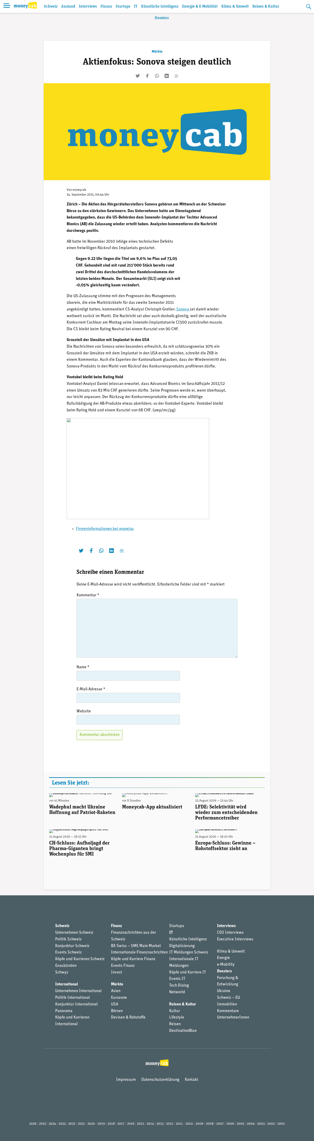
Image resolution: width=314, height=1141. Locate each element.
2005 (240, 1124)
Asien (115, 991)
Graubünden (66, 966)
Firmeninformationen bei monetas (105, 529)
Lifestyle (176, 1018)
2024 (52, 1124)
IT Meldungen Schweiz (188, 952)
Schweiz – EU (228, 998)
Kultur (174, 1011)
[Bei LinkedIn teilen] (166, 75)
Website (84, 711)
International (66, 984)
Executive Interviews (235, 939)
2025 (42, 1124)
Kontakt (191, 1080)
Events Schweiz (68, 952)
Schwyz (61, 972)
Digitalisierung (182, 946)
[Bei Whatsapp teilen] (157, 75)
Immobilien (227, 1004)
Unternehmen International (78, 991)
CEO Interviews (230, 933)
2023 (62, 1124)
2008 (210, 1124)
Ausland (68, 7)
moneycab (79, 190)
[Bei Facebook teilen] (147, 75)
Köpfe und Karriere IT (187, 972)
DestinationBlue (183, 1031)
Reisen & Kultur (265, 7)
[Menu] (7, 6)
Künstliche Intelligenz (159, 7)
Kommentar (88, 595)
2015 (140, 1124)
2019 (101, 1124)
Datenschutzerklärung (160, 1080)
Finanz (106, 7)
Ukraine (223, 991)
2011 (179, 1124)
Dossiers (162, 18)
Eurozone (119, 998)
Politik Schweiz (68, 939)
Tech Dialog (179, 986)
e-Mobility (226, 965)
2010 (189, 1124)
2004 (250, 1124)
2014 (150, 1124)
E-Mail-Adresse (91, 689)
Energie (223, 958)
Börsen (117, 1011)
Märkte (157, 52)
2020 (91, 1124)
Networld (177, 992)
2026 (32, 1124)
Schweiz (50, 7)
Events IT (177, 979)
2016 (130, 1124)
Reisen (175, 1024)
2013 (160, 1124)
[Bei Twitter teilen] (137, 75)
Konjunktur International (76, 1004)
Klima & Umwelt (235, 7)
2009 (199, 1124)
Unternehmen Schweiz (74, 933)
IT (135, 7)
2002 (271, 1124)
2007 (220, 1124)
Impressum (126, 1080)
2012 (169, 1124)
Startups (123, 7)
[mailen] (176, 75)
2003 (261, 1124)
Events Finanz (123, 966)
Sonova (183, 309)
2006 (230, 1124)
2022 (71, 1124)
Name (83, 667)
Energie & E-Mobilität (200, 7)
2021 (81, 1124)
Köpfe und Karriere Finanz (133, 959)
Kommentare (228, 1011)
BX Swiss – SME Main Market (136, 946)
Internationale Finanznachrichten (139, 952)
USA (114, 1004)
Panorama (63, 1011)
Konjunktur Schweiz (72, 946)
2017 (120, 1124)
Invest (116, 972)
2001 (281, 1124)
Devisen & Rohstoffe (128, 1018)
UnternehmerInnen (233, 1018)
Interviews (88, 7)
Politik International (72, 998)
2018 (111, 1124)
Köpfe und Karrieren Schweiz (80, 959)
